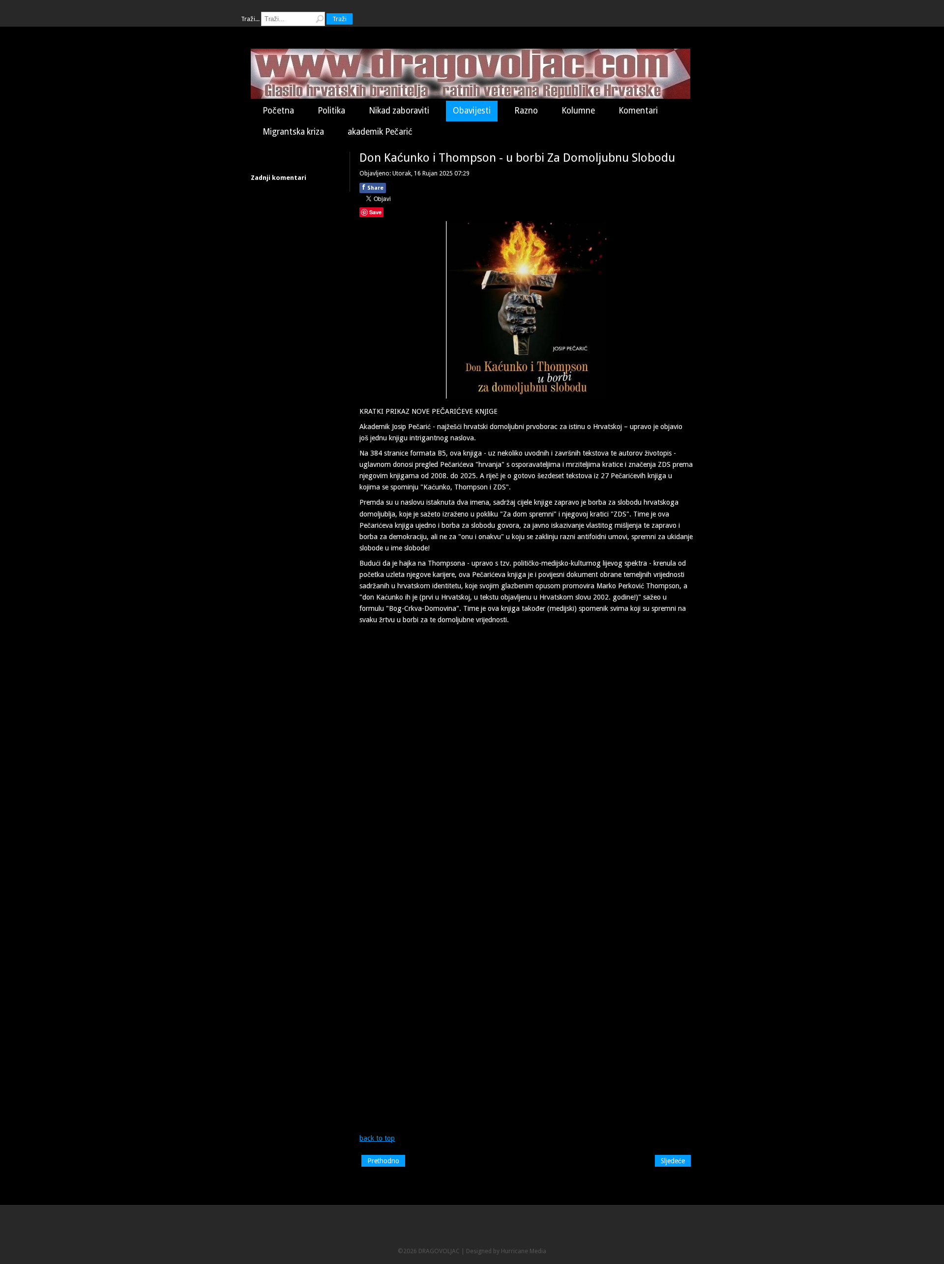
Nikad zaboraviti (399, 110)
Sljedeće (673, 1161)
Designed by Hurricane (498, 1251)
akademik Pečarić (380, 132)
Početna (278, 110)
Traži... (250, 19)
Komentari (638, 110)
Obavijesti (472, 110)
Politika (331, 110)
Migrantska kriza (293, 132)
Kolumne (578, 110)
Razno (526, 110)
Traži (339, 19)
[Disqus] (526, 752)
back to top (377, 1138)
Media (538, 1251)
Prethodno (383, 1161)
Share (373, 187)
